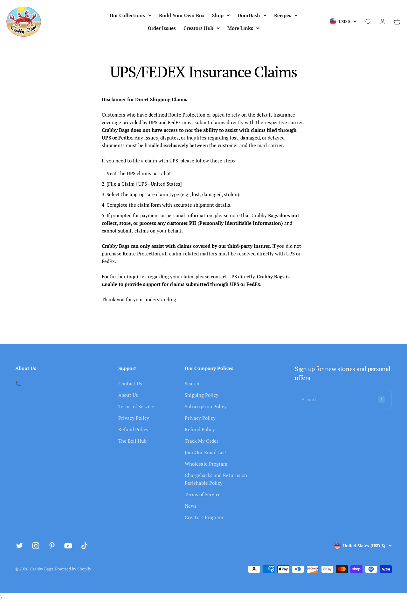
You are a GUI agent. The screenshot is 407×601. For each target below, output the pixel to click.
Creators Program (204, 517)
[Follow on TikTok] (84, 545)
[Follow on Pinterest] (52, 545)
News (191, 506)
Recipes (282, 15)
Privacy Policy (133, 418)
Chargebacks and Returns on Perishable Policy (216, 479)
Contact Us (130, 383)
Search (192, 383)
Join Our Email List (205, 452)
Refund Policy (133, 429)
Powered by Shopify (73, 569)
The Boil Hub (132, 441)
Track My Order (201, 441)
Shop (218, 15)
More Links (240, 28)
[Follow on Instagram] (35, 545)
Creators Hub (198, 28)
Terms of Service (136, 406)
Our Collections (127, 15)
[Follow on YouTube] (68, 545)
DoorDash (249, 15)
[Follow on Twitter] (19, 545)
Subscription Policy (206, 406)
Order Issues (162, 28)
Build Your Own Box (181, 15)
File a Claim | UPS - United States (144, 184)
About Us (128, 395)
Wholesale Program (206, 464)
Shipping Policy (201, 395)
